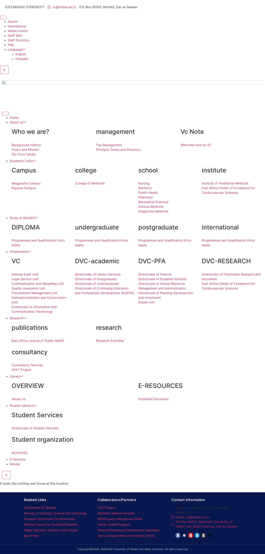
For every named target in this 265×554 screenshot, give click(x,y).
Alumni (13, 21)
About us (16, 122)
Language (15, 49)
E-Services (17, 459)
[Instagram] (203, 535)
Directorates (19, 252)
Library (15, 376)
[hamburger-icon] (3, 17)
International (17, 26)
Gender (15, 464)
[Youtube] (190, 535)
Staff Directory (19, 40)
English (21, 54)
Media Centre (18, 31)
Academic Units (21, 161)
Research (16, 318)
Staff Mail (15, 35)
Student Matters (21, 406)
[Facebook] (178, 535)
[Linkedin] (197, 535)
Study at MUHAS (22, 218)
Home (14, 117)
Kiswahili (22, 59)
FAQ (11, 45)
